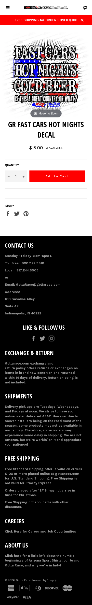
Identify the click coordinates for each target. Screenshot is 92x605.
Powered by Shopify (44, 580)
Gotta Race (23, 580)
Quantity (12, 165)
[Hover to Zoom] (46, 75)
